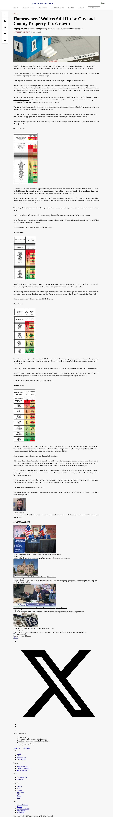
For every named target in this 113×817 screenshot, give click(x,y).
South (19, 796)
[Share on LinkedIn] (5, 27)
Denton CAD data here (49, 456)
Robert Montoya (23, 32)
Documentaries (57, 7)
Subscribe (94, 7)
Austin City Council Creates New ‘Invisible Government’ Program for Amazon (40, 608)
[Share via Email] (5, 34)
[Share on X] (5, 21)
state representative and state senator (51, 492)
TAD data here (47, 227)
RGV (18, 794)
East (18, 788)
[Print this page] (5, 40)
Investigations (21, 757)
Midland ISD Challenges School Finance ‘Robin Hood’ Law (33, 628)
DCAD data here (47, 299)
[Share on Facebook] (5, 14)
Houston (19, 790)
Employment (21, 810)
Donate (81, 7)
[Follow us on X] (58, 724)
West (18, 798)
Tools (70, 7)
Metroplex (20, 792)
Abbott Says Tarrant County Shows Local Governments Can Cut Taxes (37, 554)
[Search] (102, 3)
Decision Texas (28, 7)
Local (15, 14)
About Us (16, 748)
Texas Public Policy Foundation (32, 88)
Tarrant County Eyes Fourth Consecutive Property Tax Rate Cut (34, 577)
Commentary (21, 759)
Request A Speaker (23, 809)
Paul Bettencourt (93, 73)
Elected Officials (22, 805)
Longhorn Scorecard (23, 768)
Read (15, 7)
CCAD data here (47, 380)
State (18, 756)
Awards (19, 807)
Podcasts (43, 7)
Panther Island (59, 191)
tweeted (77, 73)
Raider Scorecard (22, 770)
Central (19, 786)
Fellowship (20, 812)
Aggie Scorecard (22, 766)
